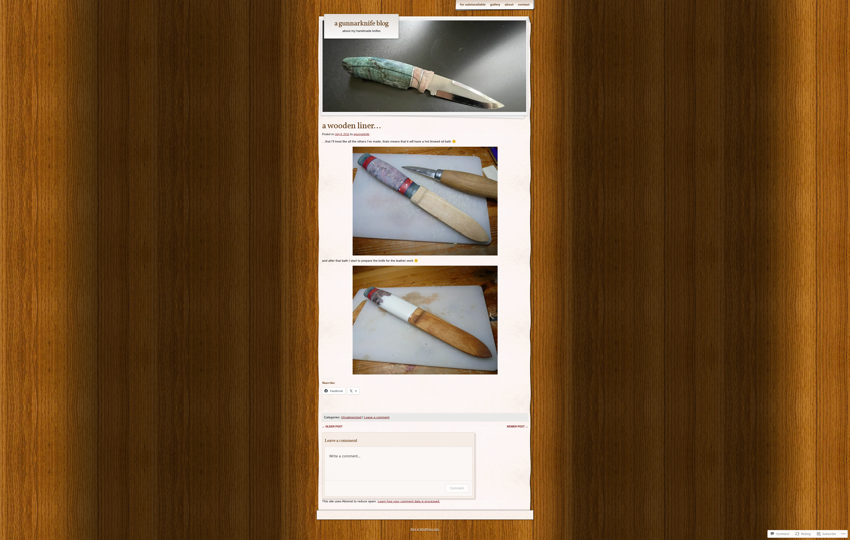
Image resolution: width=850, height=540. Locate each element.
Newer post (517, 426)
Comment (457, 488)
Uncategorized (351, 417)
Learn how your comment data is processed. (409, 501)
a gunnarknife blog (361, 24)
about (509, 4)
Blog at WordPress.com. (425, 529)
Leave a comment (376, 417)
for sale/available (473, 4)
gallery (495, 4)
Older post (332, 426)
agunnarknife (361, 134)
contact (523, 4)
